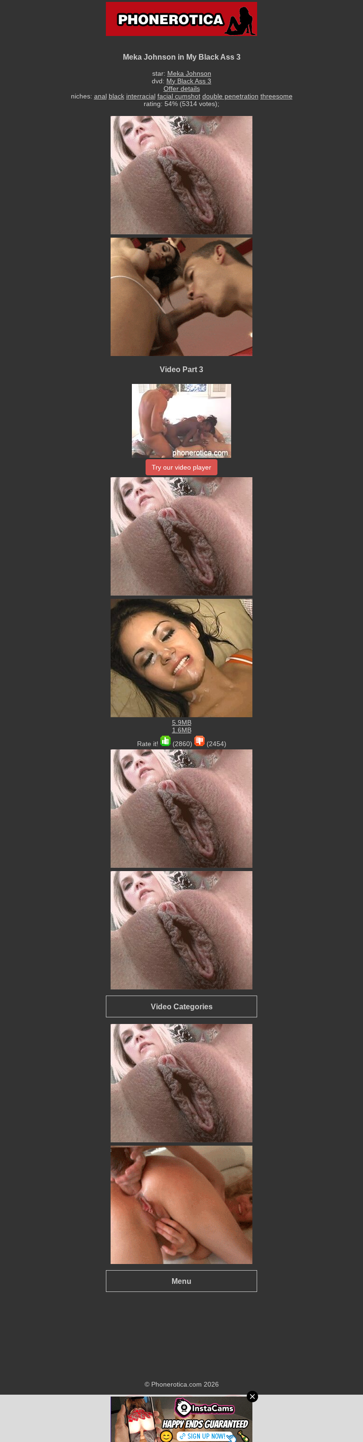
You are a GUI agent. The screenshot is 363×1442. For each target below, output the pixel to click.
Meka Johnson (189, 73)
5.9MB (181, 722)
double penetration (230, 96)
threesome (276, 96)
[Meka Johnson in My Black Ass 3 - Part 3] (181, 455)
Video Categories (182, 1006)
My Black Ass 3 (188, 81)
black (116, 96)
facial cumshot (178, 96)
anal (100, 96)
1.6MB (181, 730)
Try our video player (181, 467)
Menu (181, 1281)
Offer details (182, 88)
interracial (141, 96)
